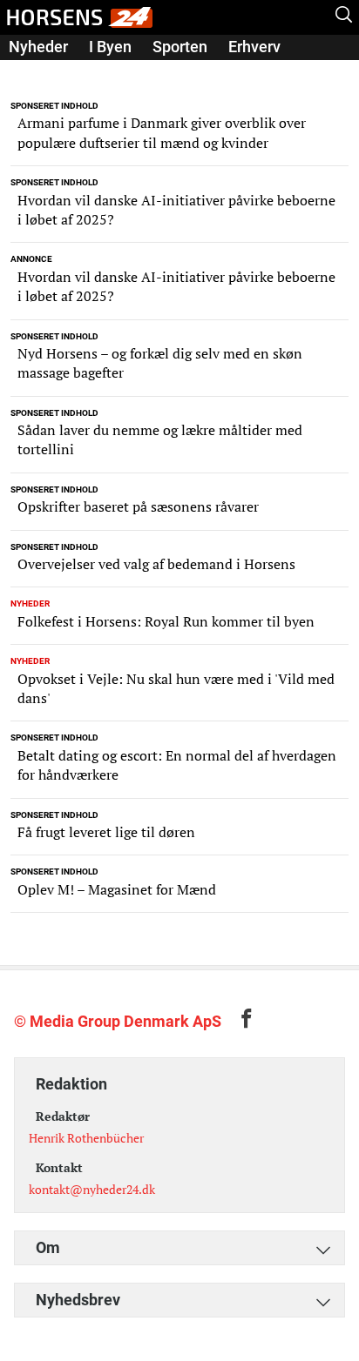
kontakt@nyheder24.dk (92, 1189)
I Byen (110, 46)
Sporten (179, 46)
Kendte (115, 71)
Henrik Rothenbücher (86, 1138)
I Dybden (39, 71)
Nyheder (38, 46)
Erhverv (254, 46)
